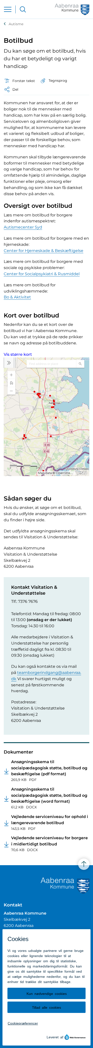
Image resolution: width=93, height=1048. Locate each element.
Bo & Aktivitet (17, 297)
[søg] (23, 9)
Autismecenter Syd (23, 227)
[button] (53, 81)
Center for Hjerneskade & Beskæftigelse (43, 250)
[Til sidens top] (83, 864)
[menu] (8, 9)
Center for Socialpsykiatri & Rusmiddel (42, 274)
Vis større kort (18, 354)
